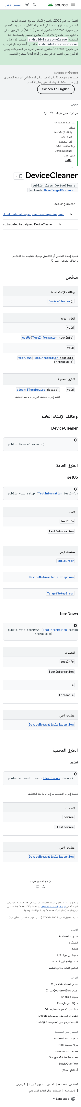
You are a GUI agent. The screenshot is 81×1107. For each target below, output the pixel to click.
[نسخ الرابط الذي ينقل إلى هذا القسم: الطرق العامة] (52, 465)
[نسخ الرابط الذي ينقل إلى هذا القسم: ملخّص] (62, 277)
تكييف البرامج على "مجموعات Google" (57, 1022)
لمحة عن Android (68, 1084)
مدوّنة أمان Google (67, 1003)
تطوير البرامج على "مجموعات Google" (57, 1015)
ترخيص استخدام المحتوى (53, 906)
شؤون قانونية (36, 1084)
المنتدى (50, 1084)
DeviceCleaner (60, 301)
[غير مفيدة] (46, 113)
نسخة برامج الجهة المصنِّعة (65, 961)
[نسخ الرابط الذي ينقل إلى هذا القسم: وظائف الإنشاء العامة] (37, 416)
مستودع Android (68, 936)
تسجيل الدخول (12, 4)
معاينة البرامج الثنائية (67, 955)
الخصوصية (70, 1090)
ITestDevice (36, 389)
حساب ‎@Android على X (64, 984)
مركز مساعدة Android (66, 1038)
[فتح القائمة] (73, 4)
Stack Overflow (68, 1063)
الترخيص (20, 1084)
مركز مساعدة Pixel (68, 1044)
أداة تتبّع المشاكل (70, 1070)
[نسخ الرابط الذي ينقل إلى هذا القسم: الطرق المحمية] (48, 750)
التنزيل (74, 949)
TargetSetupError (60, 593)
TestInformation (44, 337)
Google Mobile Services (63, 1057)
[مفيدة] (51, 113)
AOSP (74, 105)
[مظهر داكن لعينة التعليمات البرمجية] (75, 440)
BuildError (65, 561)
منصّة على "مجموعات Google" (61, 1009)
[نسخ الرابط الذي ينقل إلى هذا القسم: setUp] (63, 477)
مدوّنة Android (69, 997)
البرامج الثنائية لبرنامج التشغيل (63, 967)
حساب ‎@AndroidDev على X (62, 990)
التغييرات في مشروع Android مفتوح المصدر (37, 54)
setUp (26, 337)
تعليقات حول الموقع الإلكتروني (45, 1090)
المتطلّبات (73, 942)
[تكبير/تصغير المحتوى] (55, 122)
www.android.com (66, 1051)
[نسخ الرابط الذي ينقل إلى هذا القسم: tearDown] (56, 614)
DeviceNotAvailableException (51, 577)
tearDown (25, 358)
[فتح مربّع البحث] (34, 4)
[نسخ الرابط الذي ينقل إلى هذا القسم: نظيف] (66, 762)
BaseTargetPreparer (59, 190)
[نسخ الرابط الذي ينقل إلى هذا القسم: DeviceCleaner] (47, 428)
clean (21, 389)
